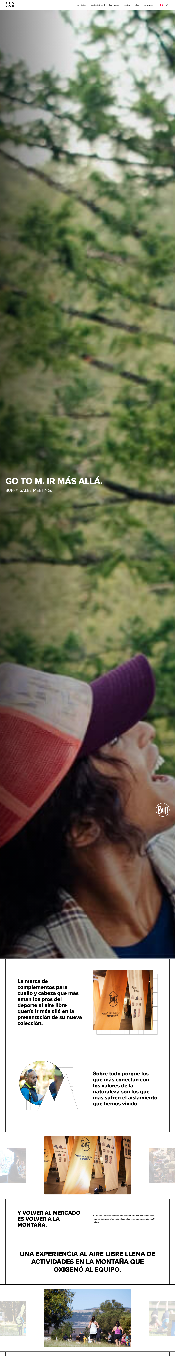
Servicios (81, 4)
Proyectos (114, 4)
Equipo (126, 4)
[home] (9, 5)
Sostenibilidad (98, 4)
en (167, 4)
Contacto (148, 4)
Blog (137, 4)
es (161, 4)
